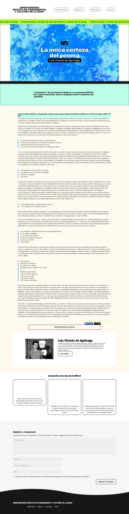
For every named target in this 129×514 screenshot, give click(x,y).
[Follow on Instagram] (101, 505)
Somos (110, 10)
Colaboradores (61, 10)
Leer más (64, 354)
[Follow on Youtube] (108, 505)
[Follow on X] (93, 505)
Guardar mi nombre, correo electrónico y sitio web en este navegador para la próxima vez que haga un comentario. (52, 476)
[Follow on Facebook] (85, 505)
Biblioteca (79, 10)
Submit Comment (106, 482)
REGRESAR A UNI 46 (65, 327)
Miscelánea (95, 10)
